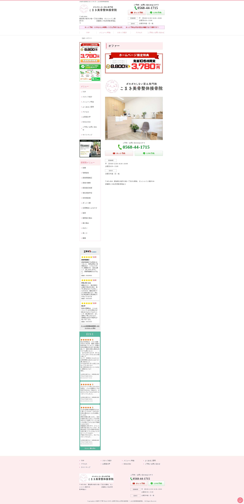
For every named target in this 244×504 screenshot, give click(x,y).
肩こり (85, 233)
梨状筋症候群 (87, 188)
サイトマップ (87, 135)
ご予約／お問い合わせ (156, 32)
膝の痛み (86, 223)
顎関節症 (86, 173)
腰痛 (84, 238)
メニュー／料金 (105, 32)
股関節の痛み (87, 218)
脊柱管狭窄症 (87, 193)
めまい (85, 228)
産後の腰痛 (87, 183)
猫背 (84, 213)
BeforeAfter (87, 122)
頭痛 (84, 168)
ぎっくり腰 (87, 203)
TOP (87, 32)
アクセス (139, 32)
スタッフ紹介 (122, 32)
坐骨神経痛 (87, 198)
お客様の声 (87, 117)
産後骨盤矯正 (87, 178)
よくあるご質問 (88, 107)
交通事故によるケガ (90, 208)
